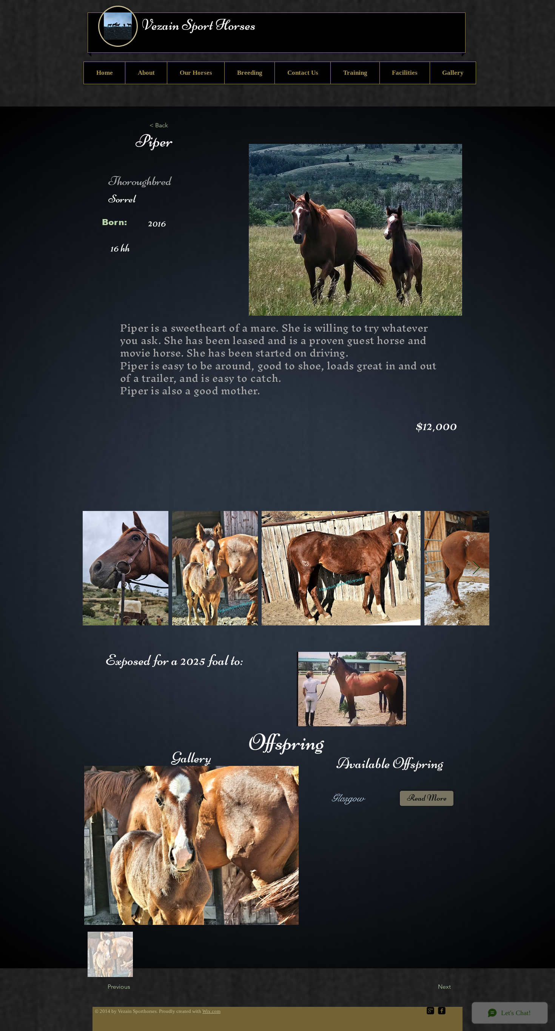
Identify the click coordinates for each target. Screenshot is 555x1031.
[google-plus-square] (430, 1010)
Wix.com (211, 1011)
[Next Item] (476, 568)
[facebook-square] (442, 1010)
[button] (174, 125)
